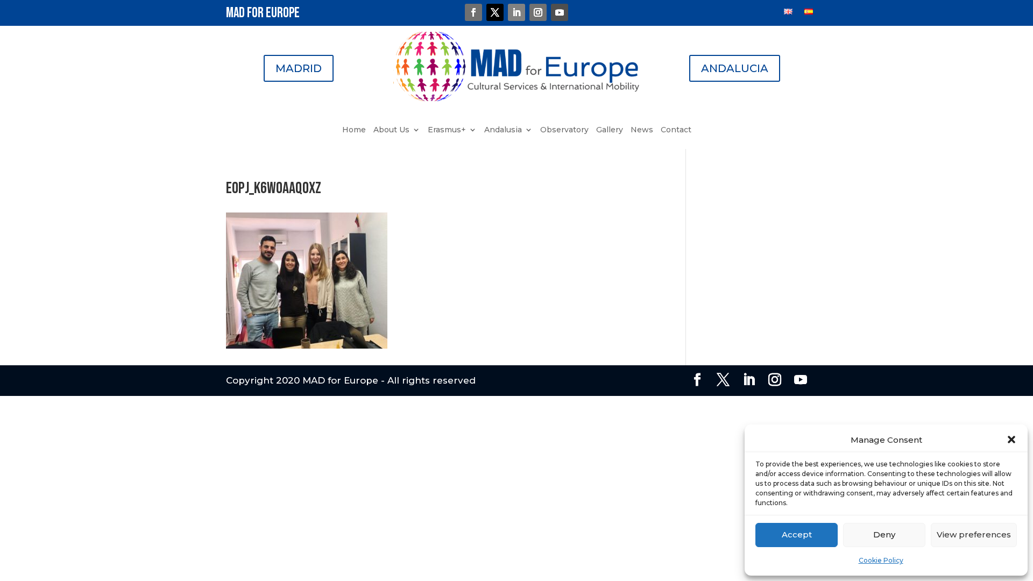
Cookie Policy (881, 560)
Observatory (564, 130)
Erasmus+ (447, 130)
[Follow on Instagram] (538, 12)
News (642, 130)
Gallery (609, 130)
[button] (1011, 439)
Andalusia (503, 130)
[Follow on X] (495, 12)
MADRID (298, 68)
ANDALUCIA (734, 68)
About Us (391, 130)
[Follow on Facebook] (473, 12)
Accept (797, 534)
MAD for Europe (263, 13)
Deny (884, 534)
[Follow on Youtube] (559, 12)
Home (354, 130)
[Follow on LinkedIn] (516, 12)
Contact (676, 130)
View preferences (974, 534)
